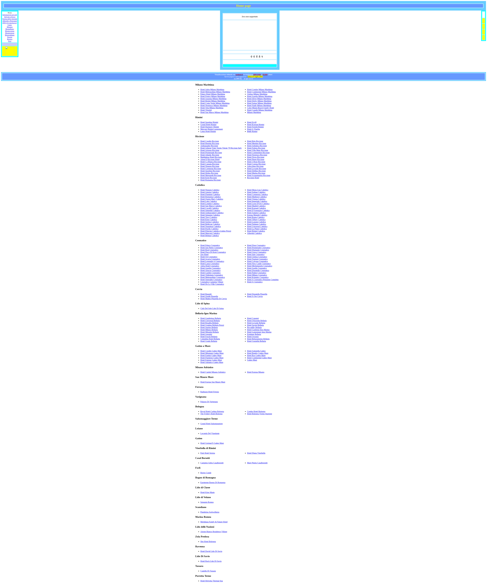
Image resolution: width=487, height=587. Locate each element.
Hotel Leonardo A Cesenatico (212, 261)
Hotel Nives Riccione (255, 157)
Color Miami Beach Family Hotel (260, 108)
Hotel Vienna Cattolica (256, 199)
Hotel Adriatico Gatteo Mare (211, 362)
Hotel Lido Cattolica (208, 201)
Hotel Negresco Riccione (257, 155)
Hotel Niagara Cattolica (209, 190)
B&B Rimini (252, 131)
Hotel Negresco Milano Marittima (213, 105)
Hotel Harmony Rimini (209, 127)
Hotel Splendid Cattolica (210, 210)
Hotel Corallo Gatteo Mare (211, 351)
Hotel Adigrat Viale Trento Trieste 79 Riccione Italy (221, 148)
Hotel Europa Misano (255, 372)
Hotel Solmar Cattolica (256, 192)
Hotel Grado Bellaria (208, 341)
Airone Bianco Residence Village (213, 532)
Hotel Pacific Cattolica (209, 229)
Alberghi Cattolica (254, 233)
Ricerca (9, 39)
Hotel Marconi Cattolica (210, 233)
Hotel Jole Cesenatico (255, 254)
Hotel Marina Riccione (256, 173)
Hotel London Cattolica (209, 204)
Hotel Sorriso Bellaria (209, 327)
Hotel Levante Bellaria (256, 323)
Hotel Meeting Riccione (256, 143)
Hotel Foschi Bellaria (208, 337)
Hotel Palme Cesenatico (256, 273)
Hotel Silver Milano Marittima (259, 99)
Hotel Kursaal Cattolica (256, 208)
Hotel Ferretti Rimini (255, 127)
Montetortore (9, 33)
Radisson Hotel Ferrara (209, 392)
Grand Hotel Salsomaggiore (211, 424)
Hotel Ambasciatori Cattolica (211, 213)
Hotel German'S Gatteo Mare (212, 443)
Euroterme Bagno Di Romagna (212, 482)
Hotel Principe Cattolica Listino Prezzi (215, 231)
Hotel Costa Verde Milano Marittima (215, 103)
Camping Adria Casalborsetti (211, 463)
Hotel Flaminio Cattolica (210, 194)
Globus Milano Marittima (257, 94)
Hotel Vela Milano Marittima (211, 108)
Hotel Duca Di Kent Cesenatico (213, 252)
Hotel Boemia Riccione (209, 143)
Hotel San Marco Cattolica (211, 206)
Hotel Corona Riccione (256, 164)
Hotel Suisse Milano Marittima (259, 103)
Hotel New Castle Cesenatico (259, 264)
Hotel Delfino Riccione (256, 171)
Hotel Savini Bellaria (255, 325)
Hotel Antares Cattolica (256, 213)
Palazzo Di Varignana (209, 402)
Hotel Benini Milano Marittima (212, 101)
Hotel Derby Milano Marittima (259, 101)
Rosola (9, 37)
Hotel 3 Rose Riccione (256, 162)
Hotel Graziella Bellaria (256, 341)
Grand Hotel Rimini (208, 124)
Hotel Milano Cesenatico (257, 275)
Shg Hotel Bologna (208, 541)
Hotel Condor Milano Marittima (260, 89)
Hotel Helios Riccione (209, 173)
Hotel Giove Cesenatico (256, 252)
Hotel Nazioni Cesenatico (257, 259)
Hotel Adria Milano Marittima (212, 89)
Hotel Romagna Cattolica (210, 197)
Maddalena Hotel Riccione (211, 157)
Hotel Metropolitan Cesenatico (212, 277)
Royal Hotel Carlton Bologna (212, 411)
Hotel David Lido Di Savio (211, 551)
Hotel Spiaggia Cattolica (210, 215)
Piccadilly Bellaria (254, 327)
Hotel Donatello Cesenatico (258, 270)
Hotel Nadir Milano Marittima (259, 105)
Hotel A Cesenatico (255, 282)
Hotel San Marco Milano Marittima (214, 112)
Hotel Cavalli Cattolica (209, 208)
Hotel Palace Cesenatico (210, 245)
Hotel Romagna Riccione (210, 180)
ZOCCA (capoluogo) (10, 23)
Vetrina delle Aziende (9, 19)
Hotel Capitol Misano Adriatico (212, 372)
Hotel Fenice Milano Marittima (212, 96)
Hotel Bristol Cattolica (256, 231)
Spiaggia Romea (207, 502)
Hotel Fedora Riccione (256, 148)
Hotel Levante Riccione (256, 168)
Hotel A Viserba (253, 129)
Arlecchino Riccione (255, 166)
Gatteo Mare (252, 360)
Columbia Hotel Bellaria (210, 339)
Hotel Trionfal (206, 110)
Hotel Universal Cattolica (257, 226)
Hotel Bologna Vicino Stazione (259, 414)
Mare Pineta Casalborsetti (257, 463)
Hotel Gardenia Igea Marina (258, 330)
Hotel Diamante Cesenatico (258, 250)
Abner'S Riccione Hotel (210, 159)
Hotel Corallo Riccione (209, 141)
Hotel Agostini (206, 334)
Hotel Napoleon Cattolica (210, 226)
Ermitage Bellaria (254, 334)
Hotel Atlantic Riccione (209, 155)
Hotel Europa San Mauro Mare (212, 382)
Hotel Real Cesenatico (209, 250)
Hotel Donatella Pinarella (257, 294)
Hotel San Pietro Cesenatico (211, 248)
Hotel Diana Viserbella (256, 453)
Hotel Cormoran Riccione (210, 168)
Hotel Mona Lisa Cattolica (257, 190)
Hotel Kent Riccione (208, 178)
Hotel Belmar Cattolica (209, 235)
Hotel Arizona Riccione (209, 150)
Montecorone (9, 31)
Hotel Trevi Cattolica (208, 217)
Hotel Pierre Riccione (255, 159)
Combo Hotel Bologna (256, 411)
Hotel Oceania (253, 337)
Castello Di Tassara (208, 571)
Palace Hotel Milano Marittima (212, 94)
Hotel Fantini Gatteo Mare (210, 355)
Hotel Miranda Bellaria (209, 332)
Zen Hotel (204, 254)
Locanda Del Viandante (209, 433)
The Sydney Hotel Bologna (211, 414)
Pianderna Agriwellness (209, 512)
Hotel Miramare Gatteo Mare (212, 353)
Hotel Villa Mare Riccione (257, 150)
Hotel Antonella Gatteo (256, 351)
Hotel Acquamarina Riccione (258, 175)
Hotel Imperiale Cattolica (257, 201)
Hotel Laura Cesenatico (209, 264)
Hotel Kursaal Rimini (255, 124)
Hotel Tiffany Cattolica (256, 220)
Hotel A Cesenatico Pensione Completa (263, 280)
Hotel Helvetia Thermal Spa (211, 581)
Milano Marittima (254, 112)
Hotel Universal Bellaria (210, 321)
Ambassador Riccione (209, 146)
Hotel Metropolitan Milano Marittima (215, 92)
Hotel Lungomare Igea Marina (259, 332)
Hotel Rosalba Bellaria (209, 323)
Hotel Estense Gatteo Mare (211, 360)
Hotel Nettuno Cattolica (256, 224)
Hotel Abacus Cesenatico (210, 270)
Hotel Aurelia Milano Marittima (259, 96)
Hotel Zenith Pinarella (209, 296)
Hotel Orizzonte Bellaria (257, 321)
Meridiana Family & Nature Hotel (214, 522)
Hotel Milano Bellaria (209, 330)
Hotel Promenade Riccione (211, 153)
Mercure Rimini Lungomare (211, 129)
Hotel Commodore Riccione (258, 153)
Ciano (10, 25)
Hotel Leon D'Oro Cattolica (258, 204)
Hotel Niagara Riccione (209, 166)
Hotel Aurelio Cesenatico (210, 268)
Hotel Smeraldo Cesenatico (211, 280)
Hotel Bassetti (206, 294)
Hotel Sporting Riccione (210, 171)
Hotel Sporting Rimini (209, 122)
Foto (9, 41)
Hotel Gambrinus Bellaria (210, 318)
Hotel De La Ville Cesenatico (212, 284)
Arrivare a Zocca (9, 17)
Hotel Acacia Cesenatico (210, 259)
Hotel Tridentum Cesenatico (211, 275)
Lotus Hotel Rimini (208, 131)
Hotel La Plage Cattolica (257, 229)
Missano (10, 27)
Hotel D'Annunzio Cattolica (258, 210)
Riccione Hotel (253, 178)
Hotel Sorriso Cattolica (209, 222)
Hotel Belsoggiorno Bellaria (258, 339)
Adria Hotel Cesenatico (209, 266)
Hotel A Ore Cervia (255, 296)
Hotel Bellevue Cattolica (210, 224)
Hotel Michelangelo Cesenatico (259, 266)
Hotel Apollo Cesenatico (257, 268)
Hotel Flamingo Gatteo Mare (211, 358)
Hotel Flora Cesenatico (256, 245)
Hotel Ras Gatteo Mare (256, 355)
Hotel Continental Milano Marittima (261, 92)
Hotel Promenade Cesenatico (258, 248)
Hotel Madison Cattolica (257, 197)
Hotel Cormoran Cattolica (257, 194)
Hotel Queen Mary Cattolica (211, 199)
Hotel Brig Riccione (255, 141)
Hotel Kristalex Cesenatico (257, 277)
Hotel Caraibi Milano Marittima (259, 110)
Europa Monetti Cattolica (257, 215)
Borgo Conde (205, 473)
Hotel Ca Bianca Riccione (210, 162)
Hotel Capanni (253, 318)
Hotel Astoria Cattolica (209, 192)
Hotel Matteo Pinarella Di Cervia (213, 299)
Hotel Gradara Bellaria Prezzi (212, 325)
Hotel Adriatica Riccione (257, 146)
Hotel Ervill (251, 122)
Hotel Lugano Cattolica (256, 222)
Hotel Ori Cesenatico (208, 257)
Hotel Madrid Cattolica (256, 206)
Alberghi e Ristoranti (10, 21)
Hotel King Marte (207, 492)
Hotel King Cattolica (208, 220)
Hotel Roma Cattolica (255, 217)
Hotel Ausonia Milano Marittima (213, 99)
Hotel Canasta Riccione (209, 164)
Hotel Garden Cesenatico (210, 273)
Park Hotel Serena (207, 453)
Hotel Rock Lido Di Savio (211, 561)
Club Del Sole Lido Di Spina (212, 308)
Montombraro (9, 35)
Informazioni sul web (10, 15)
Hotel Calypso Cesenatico (257, 261)
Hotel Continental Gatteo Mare (259, 358)
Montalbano (9, 29)
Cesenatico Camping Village (211, 282)
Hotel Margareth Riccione (210, 175)
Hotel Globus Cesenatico (257, 257)
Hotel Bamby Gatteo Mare (257, 353)
